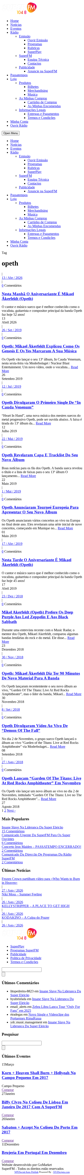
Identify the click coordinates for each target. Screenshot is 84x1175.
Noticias (16, 24)
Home (14, 21)
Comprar (8, 1090)
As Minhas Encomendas (44, 106)
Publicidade (27, 67)
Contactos (34, 63)
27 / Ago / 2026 (12, 890)
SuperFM (25, 56)
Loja (13, 79)
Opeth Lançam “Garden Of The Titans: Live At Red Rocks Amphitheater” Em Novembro (41, 780)
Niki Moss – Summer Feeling (22, 894)
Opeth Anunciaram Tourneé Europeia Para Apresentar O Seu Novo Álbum (40, 509)
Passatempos (19, 75)
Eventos (15, 28)
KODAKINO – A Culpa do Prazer (25, 917)
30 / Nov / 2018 (12, 657)
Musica (32, 94)
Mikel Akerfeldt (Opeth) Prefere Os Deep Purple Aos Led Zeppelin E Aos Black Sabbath (37, 617)
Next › (11, 810)
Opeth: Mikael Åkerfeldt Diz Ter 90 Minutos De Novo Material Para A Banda (41, 675)
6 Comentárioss (12, 843)
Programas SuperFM (24, 950)
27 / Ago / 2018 (12, 762)
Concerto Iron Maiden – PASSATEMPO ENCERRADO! (41, 847)
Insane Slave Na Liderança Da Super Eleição (32, 827)
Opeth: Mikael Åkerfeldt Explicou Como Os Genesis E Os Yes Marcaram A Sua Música (40, 348)
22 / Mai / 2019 (12, 439)
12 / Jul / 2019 (11, 386)
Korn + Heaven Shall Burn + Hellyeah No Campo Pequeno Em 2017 (39, 1075)
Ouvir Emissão (38, 40)
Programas (35, 44)
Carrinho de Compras (42, 102)
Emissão (24, 36)
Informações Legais (32, 110)
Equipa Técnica (38, 59)
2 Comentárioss (12, 850)
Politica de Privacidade (25, 958)
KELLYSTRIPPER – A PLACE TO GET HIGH (36, 906)
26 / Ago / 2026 (12, 902)
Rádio (14, 32)
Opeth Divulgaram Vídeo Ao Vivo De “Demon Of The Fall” (35, 728)
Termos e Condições (41, 118)
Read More (43, 423)
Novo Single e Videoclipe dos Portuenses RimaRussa (39, 1016)
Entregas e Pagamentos (43, 114)
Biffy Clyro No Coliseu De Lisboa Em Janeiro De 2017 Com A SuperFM (35, 1104)
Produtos (25, 83)
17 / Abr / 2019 (12, 544)
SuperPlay (35, 52)
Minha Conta (19, 121)
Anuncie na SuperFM (42, 71)
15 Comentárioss (13, 831)
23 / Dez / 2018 (12, 596)
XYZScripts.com (61, 1172)
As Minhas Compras (33, 98)
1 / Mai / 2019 (11, 491)
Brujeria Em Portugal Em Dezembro (34, 1152)
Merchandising (38, 90)
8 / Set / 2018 (11, 709)
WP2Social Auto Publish (26, 1172)
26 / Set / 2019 (12, 330)
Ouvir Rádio (18, 125)
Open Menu (10, 133)
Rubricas (34, 48)
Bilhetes (33, 87)
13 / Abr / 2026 (12, 278)
